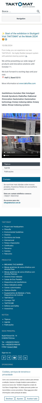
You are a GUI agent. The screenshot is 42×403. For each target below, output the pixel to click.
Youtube (15, 358)
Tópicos (7, 164)
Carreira (7, 251)
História (7, 235)
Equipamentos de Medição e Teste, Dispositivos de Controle (17, 294)
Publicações (8, 172)
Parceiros (8, 248)
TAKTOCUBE (9, 303)
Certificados (8, 246)
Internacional (9, 240)
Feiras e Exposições (11, 243)
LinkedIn (25, 358)
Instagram (20, 358)
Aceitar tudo (32, 399)
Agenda (7, 168)
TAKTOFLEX (8, 298)
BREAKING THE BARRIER (13, 265)
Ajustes (20, 399)
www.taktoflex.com (27, 83)
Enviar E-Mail (12, 347)
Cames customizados (12, 288)
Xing (9, 358)
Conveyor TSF (9, 300)
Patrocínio (8, 254)
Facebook (4, 358)
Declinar (9, 399)
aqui (29, 390)
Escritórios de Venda (12, 237)
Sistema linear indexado (13, 277)
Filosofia (7, 229)
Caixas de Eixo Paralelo (13, 279)
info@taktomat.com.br (12, 203)
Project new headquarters (14, 227)
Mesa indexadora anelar (13, 285)
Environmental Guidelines (13, 232)
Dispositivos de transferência (15, 282)
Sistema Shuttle (10, 290)
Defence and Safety (11, 306)
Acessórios (8, 309)
